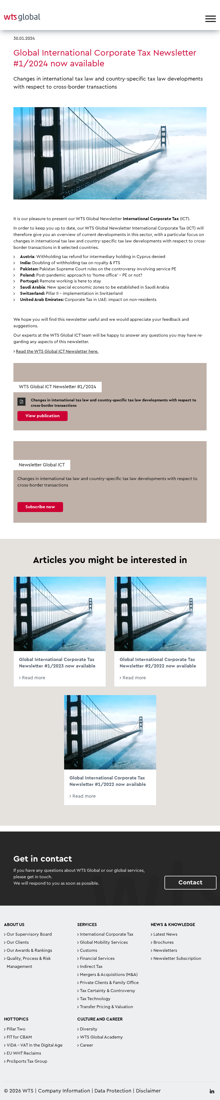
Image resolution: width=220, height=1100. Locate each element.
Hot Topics (16, 1019)
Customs (88, 950)
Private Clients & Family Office (109, 983)
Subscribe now (40, 507)
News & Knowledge (173, 925)
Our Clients (18, 942)
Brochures (163, 942)
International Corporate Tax (106, 934)
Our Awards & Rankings (29, 950)
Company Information (64, 1091)
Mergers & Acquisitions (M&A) (109, 974)
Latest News (165, 934)
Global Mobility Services (104, 942)
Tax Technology (95, 999)
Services (87, 925)
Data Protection (112, 1091)
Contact (190, 882)
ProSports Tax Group (27, 1061)
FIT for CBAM (19, 1037)
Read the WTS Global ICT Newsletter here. (57, 351)
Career (86, 1045)
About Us (14, 925)
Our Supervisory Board (29, 934)
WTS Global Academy (101, 1037)
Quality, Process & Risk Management (29, 962)
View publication (42, 416)
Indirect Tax (91, 966)
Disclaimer (148, 1091)
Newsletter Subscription (177, 958)
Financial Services (97, 958)
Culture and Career (100, 1019)
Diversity (88, 1029)
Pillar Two (16, 1029)
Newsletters (165, 950)
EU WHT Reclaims (24, 1053)
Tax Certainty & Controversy (107, 991)
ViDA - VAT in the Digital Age (35, 1045)
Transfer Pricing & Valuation (106, 1007)
